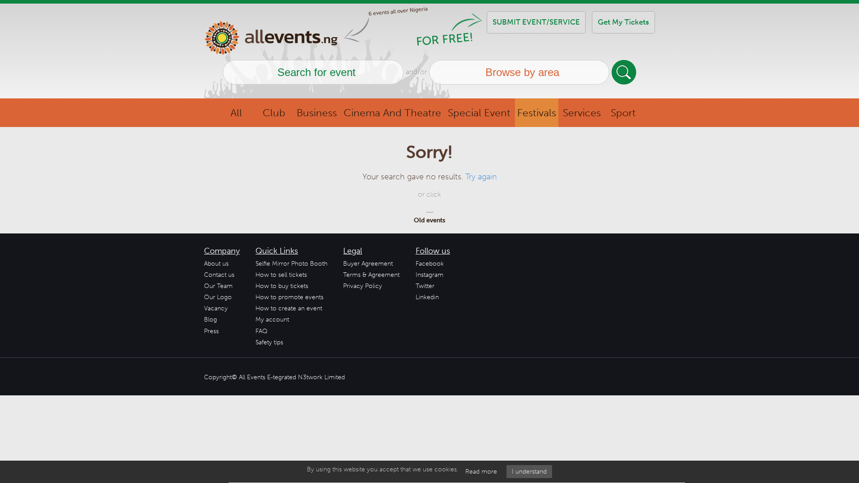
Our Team (218, 286)
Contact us (219, 275)
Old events (429, 220)
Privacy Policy (362, 286)
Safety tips (269, 342)
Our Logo (218, 297)
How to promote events (289, 297)
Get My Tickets (623, 21)
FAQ (261, 331)
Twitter (425, 286)
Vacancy (216, 308)
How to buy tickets (281, 286)
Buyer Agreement (368, 263)
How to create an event (288, 308)
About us (216, 263)
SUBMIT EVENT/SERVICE (536, 21)
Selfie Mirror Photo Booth (291, 263)
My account (272, 319)
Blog (210, 319)
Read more (481, 471)
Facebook (430, 263)
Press (211, 331)
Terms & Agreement (371, 275)
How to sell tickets (281, 275)
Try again (481, 177)
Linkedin (427, 297)
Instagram (429, 275)
